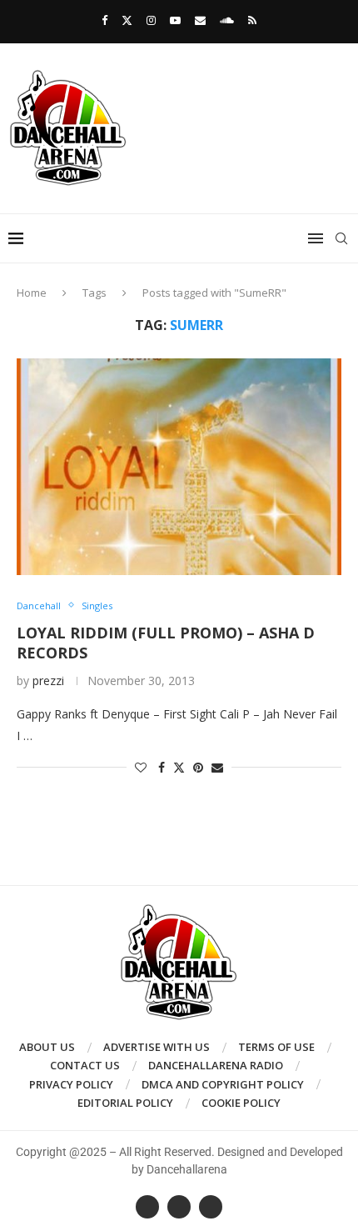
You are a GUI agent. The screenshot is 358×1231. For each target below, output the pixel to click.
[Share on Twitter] (179, 767)
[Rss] (252, 20)
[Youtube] (175, 20)
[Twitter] (127, 20)
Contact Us (85, 1065)
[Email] (200, 20)
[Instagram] (151, 20)
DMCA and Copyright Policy (223, 1084)
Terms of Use (276, 1046)
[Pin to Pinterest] (198, 767)
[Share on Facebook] (161, 767)
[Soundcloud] (227, 20)
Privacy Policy (71, 1084)
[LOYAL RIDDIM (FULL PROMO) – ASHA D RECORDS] (179, 466)
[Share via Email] (217, 767)
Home (32, 292)
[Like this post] (141, 767)
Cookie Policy (241, 1102)
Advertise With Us (156, 1046)
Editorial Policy (125, 1102)
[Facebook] (104, 20)
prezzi (48, 680)
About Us (47, 1046)
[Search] (341, 238)
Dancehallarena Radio (215, 1065)
